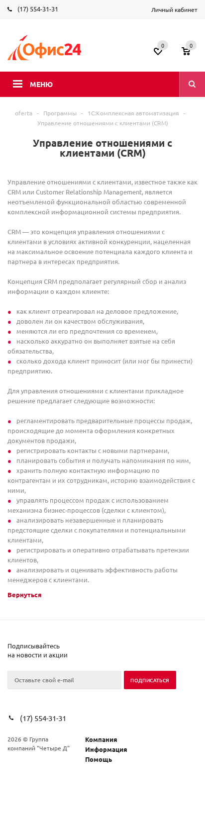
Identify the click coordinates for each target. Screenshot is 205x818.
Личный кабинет (174, 9)
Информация (106, 749)
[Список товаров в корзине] (191, 54)
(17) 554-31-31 (37, 8)
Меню (41, 84)
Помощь (98, 759)
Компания (101, 739)
